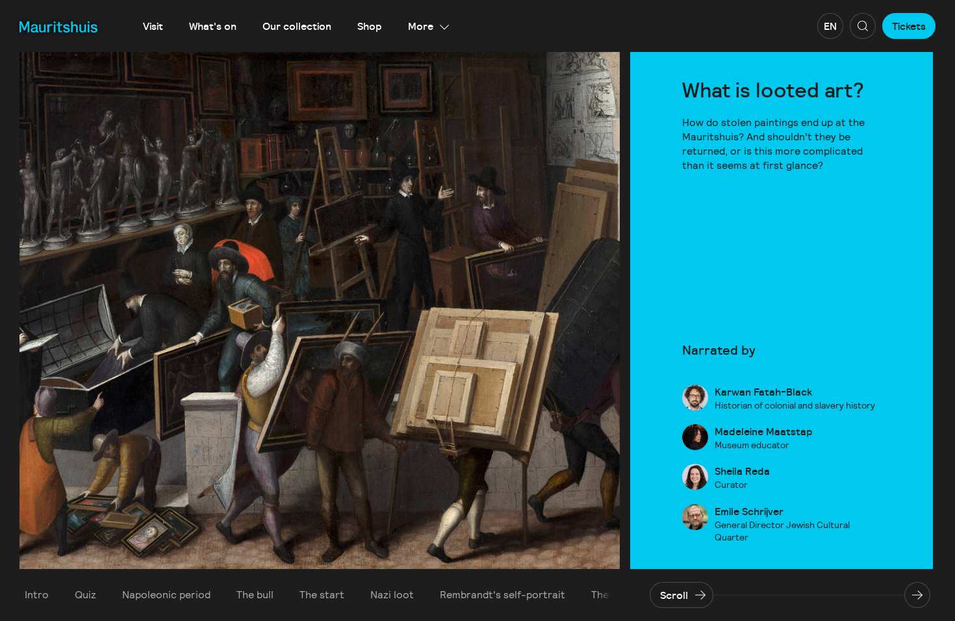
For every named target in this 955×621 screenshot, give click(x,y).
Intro (37, 594)
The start (321, 594)
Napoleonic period (166, 594)
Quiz (85, 594)
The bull (255, 594)
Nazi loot (392, 594)
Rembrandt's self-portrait (502, 594)
